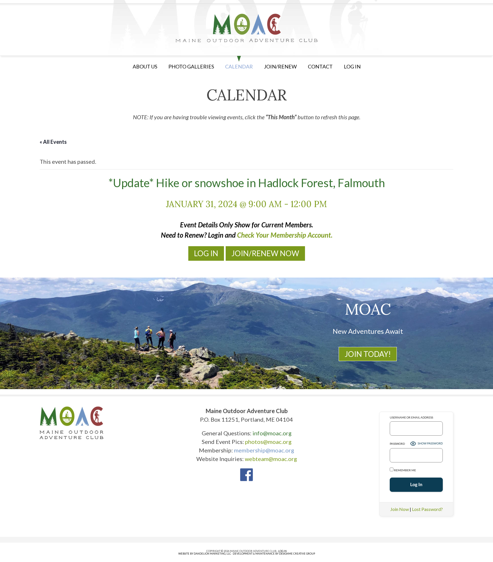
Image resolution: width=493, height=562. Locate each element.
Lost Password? (427, 509)
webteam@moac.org (271, 458)
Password (397, 443)
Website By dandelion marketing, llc (204, 553)
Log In (206, 253)
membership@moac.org (264, 450)
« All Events (53, 142)
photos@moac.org (268, 441)
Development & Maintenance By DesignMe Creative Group (274, 553)
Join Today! (368, 354)
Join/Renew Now (265, 253)
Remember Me (404, 470)
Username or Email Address (411, 417)
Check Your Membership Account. (284, 235)
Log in (352, 66)
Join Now (399, 509)
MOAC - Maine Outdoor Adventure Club (246, 28)
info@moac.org (272, 433)
